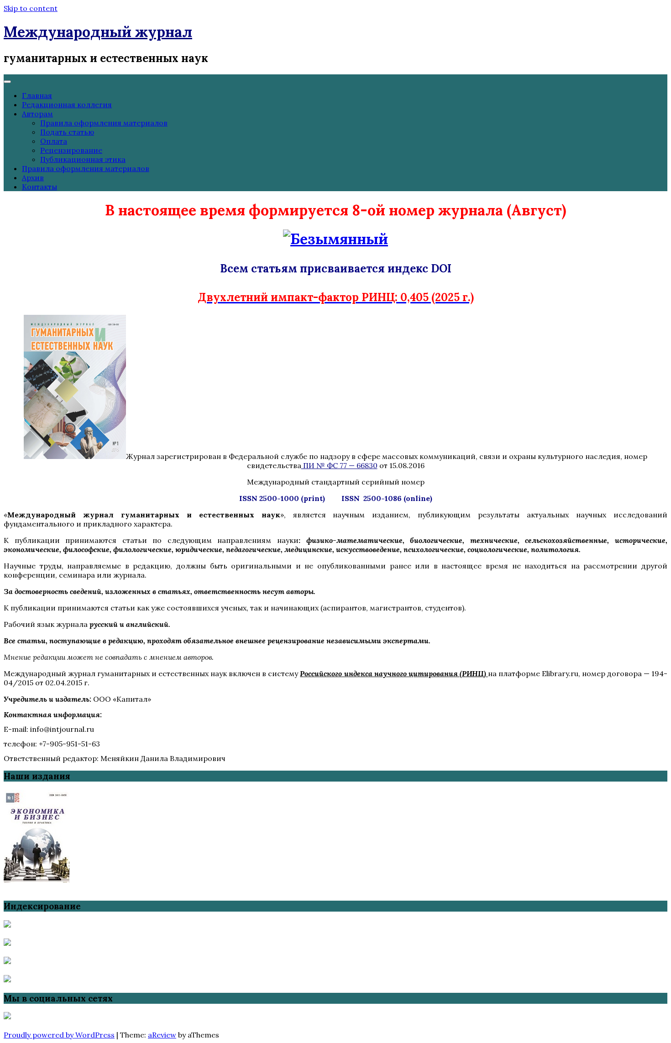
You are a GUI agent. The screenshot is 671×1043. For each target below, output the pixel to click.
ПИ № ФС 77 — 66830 (339, 465)
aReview (162, 1034)
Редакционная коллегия (67, 104)
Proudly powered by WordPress (59, 1034)
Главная (37, 95)
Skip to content (31, 8)
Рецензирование (71, 150)
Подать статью (67, 131)
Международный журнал (98, 31)
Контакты (39, 186)
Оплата (53, 141)
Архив (33, 177)
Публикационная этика (83, 159)
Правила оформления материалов (104, 122)
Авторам (37, 113)
